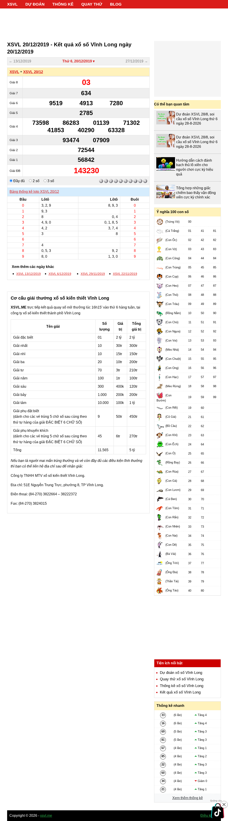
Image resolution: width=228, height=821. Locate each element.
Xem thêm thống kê (187, 798)
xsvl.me (46, 815)
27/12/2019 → (137, 61)
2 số (35, 181)
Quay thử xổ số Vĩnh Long (182, 679)
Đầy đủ (18, 181)
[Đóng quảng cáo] (224, 804)
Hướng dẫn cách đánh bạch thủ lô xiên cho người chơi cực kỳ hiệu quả (194, 167)
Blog (116, 4)
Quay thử (91, 4)
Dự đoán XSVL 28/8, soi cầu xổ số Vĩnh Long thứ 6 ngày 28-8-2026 (197, 119)
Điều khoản (209, 815)
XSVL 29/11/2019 (93, 274)
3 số (50, 181)
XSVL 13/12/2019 (28, 274)
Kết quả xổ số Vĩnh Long (180, 692)
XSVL (12, 4)
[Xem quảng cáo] (217, 810)
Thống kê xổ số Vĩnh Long (181, 686)
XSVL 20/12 (33, 72)
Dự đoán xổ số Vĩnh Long (181, 673)
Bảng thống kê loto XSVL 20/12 (34, 191)
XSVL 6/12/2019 (60, 274)
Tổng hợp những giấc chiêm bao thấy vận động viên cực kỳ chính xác (196, 192)
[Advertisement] (114, 22)
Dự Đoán (35, 4)
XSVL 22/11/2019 (125, 274)
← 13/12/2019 (20, 61)
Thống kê (62, 4)
